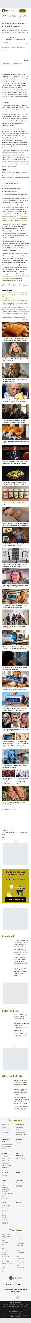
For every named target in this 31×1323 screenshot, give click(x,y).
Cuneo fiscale (20, 1258)
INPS (3, 1240)
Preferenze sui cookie (13, 1311)
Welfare (4, 1259)
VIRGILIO (9, 1304)
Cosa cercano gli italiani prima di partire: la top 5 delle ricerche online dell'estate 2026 (21, 943)
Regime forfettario (21, 1134)
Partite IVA (5, 1167)
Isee (18, 1256)
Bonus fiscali (19, 1127)
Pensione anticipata (21, 1142)
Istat (18, 1248)
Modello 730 (20, 1263)
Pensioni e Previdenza (5, 1222)
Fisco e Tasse (20, 1125)
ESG (3, 1185)
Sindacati (19, 1236)
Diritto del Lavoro (7, 1160)
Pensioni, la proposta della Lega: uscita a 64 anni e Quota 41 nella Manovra (14, 304)
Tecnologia (20, 1180)
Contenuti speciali (8, 1289)
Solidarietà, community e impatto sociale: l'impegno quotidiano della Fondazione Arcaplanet (21, 1027)
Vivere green (5, 1198)
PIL (18, 1250)
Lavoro (4, 1153)
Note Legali (12, 1310)
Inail (18, 1260)
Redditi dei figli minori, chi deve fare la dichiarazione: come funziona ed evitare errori (20, 971)
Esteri (18, 1172)
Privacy (18, 1310)
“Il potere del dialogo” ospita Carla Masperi (20, 1034)
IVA (3, 1269)
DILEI (22, 1306)
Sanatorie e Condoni (7, 1263)
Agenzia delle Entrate (5, 1251)
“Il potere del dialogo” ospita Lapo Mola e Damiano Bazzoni (20, 1016)
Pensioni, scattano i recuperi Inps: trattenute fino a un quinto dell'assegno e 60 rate (21, 1100)
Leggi (17, 1130)
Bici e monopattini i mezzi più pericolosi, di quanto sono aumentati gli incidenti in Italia (21, 951)
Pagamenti (5, 1242)
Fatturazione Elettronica (5, 1214)
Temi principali (21, 1267)
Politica (5, 1172)
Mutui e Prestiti (20, 1158)
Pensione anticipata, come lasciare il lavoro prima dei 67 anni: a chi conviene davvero (14, 308)
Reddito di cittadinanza (5, 1247)
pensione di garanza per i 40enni (12, 280)
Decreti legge (5, 1234)
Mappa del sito (24, 1289)
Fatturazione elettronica (20, 1253)
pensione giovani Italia (10, 68)
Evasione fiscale (20, 1132)
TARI (18, 1265)
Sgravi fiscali (5, 1256)
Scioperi (4, 1148)
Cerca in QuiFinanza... (14, 1284)
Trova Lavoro (5, 1156)
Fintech (18, 1182)
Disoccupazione (6, 1165)
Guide (4, 1202)
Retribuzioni (5, 1163)
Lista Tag (19, 1272)
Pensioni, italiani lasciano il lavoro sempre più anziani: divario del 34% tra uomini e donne (15, 312)
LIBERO (4, 1304)
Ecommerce (5, 1254)
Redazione (19, 1202)
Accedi (22, 11)
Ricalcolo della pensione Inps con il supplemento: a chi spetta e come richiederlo (15, 299)
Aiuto (21, 1311)
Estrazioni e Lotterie (7, 1144)
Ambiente (5, 1182)
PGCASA (4, 1306)
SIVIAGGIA (26, 1306)
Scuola (4, 1244)
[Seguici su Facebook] (13, 1297)
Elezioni (4, 1175)
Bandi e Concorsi (7, 1158)
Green (4, 1180)
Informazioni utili (6, 1140)
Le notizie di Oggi (21, 1269)
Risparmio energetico (8, 1193)
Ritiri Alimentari (6, 1146)
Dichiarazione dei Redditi (7, 1210)
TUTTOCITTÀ (17, 1306)
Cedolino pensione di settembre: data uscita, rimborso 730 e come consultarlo (21, 1091)
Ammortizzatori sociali (6, 1266)
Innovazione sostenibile (5, 1190)
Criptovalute (5, 1207)
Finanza (4, 1127)
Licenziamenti (6, 1272)
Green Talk (5, 1187)
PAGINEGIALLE (15, 1304)
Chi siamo (6, 1310)
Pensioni (8, 20)
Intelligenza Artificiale (19, 1185)
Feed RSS (13, 1291)
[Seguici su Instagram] (17, 1297)
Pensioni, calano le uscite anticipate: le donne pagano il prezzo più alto (21, 1108)
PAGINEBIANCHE (10, 1306)
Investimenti (5, 1130)
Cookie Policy (24, 1310)
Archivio (18, 1291)
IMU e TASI (20, 1245)
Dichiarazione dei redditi (7, 1237)
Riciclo (4, 1195)
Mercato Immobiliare (20, 1154)
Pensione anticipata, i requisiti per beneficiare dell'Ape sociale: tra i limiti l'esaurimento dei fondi (15, 294)
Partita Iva (5, 1220)
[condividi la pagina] (27, 43)
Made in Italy (5, 1261)
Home (3, 20)
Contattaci (16, 1289)
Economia (5, 1125)
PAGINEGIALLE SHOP (23, 1304)
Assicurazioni (6, 1205)
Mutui (4, 1217)
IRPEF (18, 1234)
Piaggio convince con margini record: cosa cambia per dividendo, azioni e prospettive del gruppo (21, 961)
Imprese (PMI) (6, 1132)
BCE (18, 1241)
